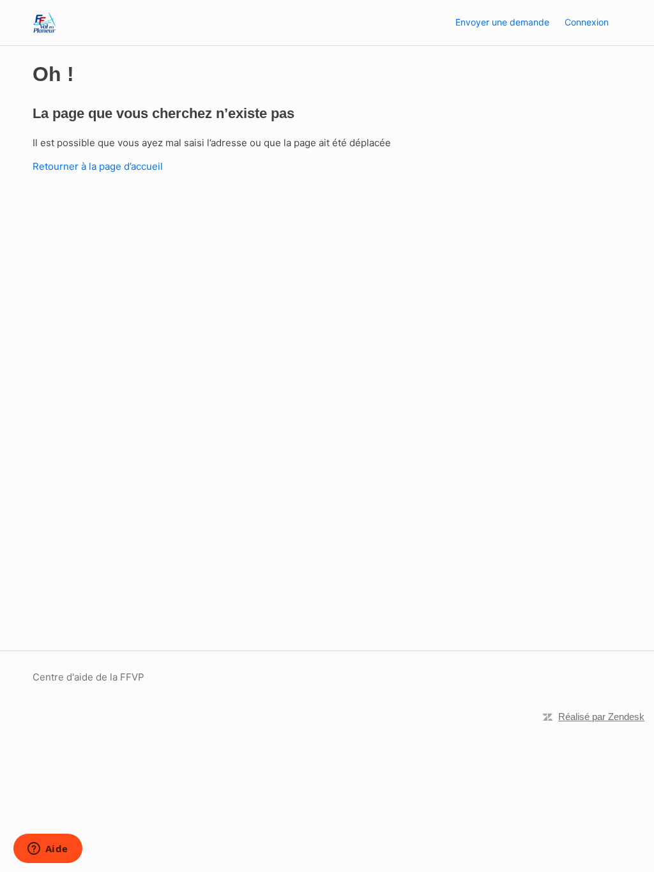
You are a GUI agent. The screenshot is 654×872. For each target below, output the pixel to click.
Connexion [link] (587, 22)
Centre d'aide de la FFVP (88, 677)
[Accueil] (44, 22)
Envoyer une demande (502, 22)
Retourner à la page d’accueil (98, 166)
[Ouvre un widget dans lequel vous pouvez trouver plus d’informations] (47, 850)
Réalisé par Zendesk (601, 716)
